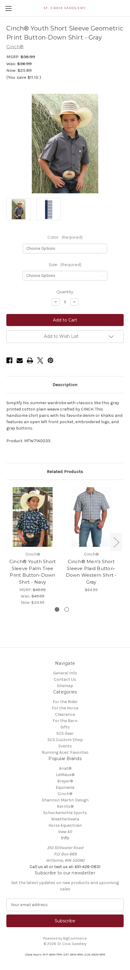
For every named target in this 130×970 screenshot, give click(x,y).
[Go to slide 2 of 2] (66, 609)
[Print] (30, 360)
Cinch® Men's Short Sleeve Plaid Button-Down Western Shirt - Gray (91, 572)
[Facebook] (9, 360)
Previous (8, 542)
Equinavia (65, 787)
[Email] (20, 360)
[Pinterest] (50, 360)
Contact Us (65, 679)
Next (116, 542)
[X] (40, 360)
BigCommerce (75, 938)
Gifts (65, 727)
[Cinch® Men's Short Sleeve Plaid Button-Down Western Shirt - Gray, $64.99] (91, 517)
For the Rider (65, 701)
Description (65, 384)
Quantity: (65, 291)
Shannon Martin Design (65, 800)
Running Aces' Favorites (65, 752)
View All (65, 831)
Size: (65, 264)
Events (65, 746)
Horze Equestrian (65, 825)
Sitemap (65, 685)
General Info (65, 673)
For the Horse (65, 708)
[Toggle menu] (8, 8)
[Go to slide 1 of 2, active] (57, 609)
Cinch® (65, 793)
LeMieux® (65, 774)
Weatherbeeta (65, 819)
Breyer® (65, 781)
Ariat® (65, 768)
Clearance (65, 714)
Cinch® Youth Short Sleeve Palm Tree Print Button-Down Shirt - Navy (32, 572)
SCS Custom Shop (65, 739)
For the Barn (65, 720)
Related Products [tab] (65, 471)
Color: (65, 237)
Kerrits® (65, 806)
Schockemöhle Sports (65, 812)
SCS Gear (65, 733)
